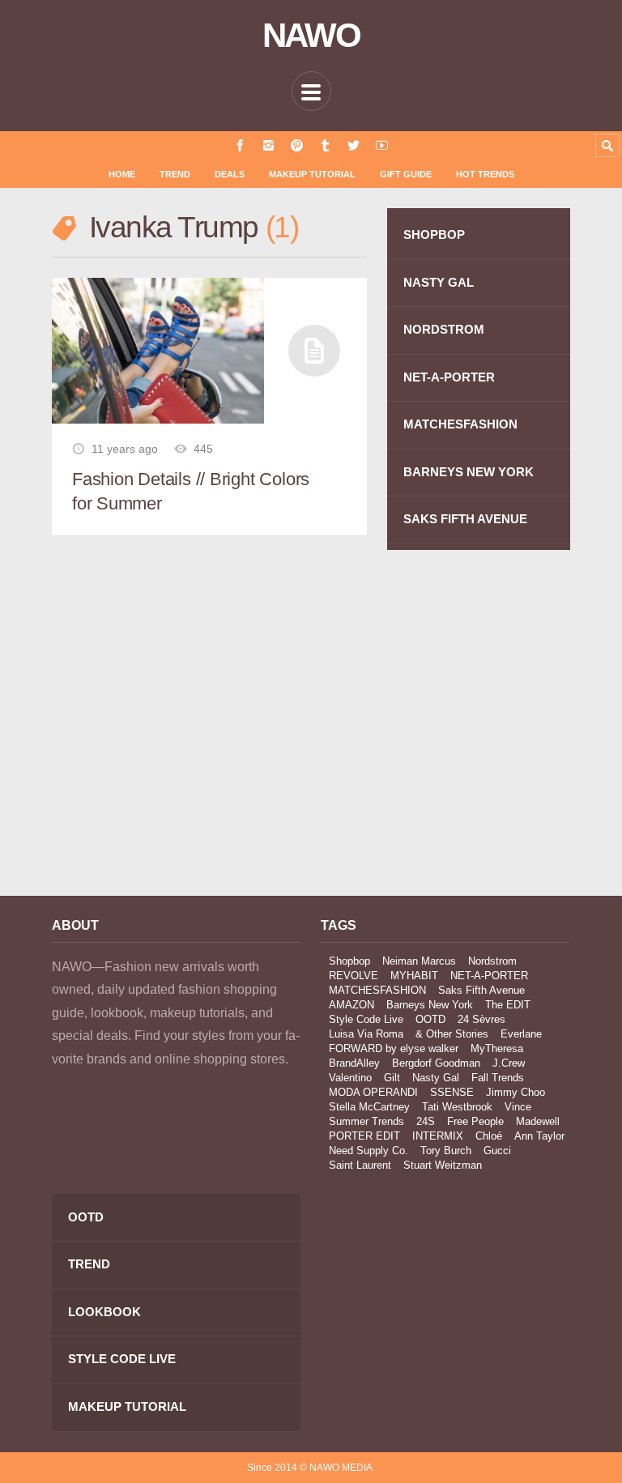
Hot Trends (485, 174)
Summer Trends (366, 1121)
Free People (475, 1121)
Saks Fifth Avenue (481, 990)
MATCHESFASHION (460, 424)
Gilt (392, 1077)
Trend (175, 174)
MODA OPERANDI (373, 1092)
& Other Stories (451, 1034)
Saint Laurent (360, 1165)
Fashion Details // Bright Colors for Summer (190, 491)
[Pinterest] (297, 145)
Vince (518, 1107)
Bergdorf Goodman (436, 1063)
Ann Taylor (539, 1136)
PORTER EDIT (364, 1136)
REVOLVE (353, 975)
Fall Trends (497, 1077)
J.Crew (508, 1063)
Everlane (521, 1034)
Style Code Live (366, 1019)
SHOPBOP (434, 234)
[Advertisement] (176, 738)
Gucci (497, 1150)
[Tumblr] (325, 145)
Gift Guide (406, 174)
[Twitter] (353, 145)
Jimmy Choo (515, 1092)
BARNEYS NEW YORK (468, 472)
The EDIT (507, 1004)
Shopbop (349, 961)
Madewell (538, 1121)
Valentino (350, 1077)
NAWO (311, 35)
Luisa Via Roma (366, 1034)
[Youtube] (382, 145)
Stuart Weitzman (442, 1165)
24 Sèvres (481, 1019)
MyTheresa (497, 1048)
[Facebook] (240, 145)
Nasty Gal (435, 1077)
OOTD (430, 1019)
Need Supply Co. (368, 1150)
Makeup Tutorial (312, 174)
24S (425, 1121)
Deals (230, 174)
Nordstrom (492, 961)
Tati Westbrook (457, 1107)
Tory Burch (445, 1150)
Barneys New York (429, 1004)
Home (122, 174)
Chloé (488, 1136)
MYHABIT (414, 975)
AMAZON (351, 1004)
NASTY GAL (438, 282)
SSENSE (452, 1092)
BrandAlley (354, 1063)
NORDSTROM (443, 329)
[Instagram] (268, 145)
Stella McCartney (369, 1107)
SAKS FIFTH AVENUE (465, 519)
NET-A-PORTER (449, 377)
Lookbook (104, 1312)
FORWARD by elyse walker (393, 1048)
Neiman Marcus (419, 961)
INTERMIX (437, 1136)
